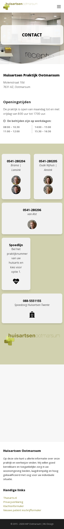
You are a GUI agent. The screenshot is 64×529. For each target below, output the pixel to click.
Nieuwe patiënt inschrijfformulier (22, 510)
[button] (59, 6)
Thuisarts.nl (10, 497)
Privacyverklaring (13, 502)
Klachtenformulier (13, 506)
